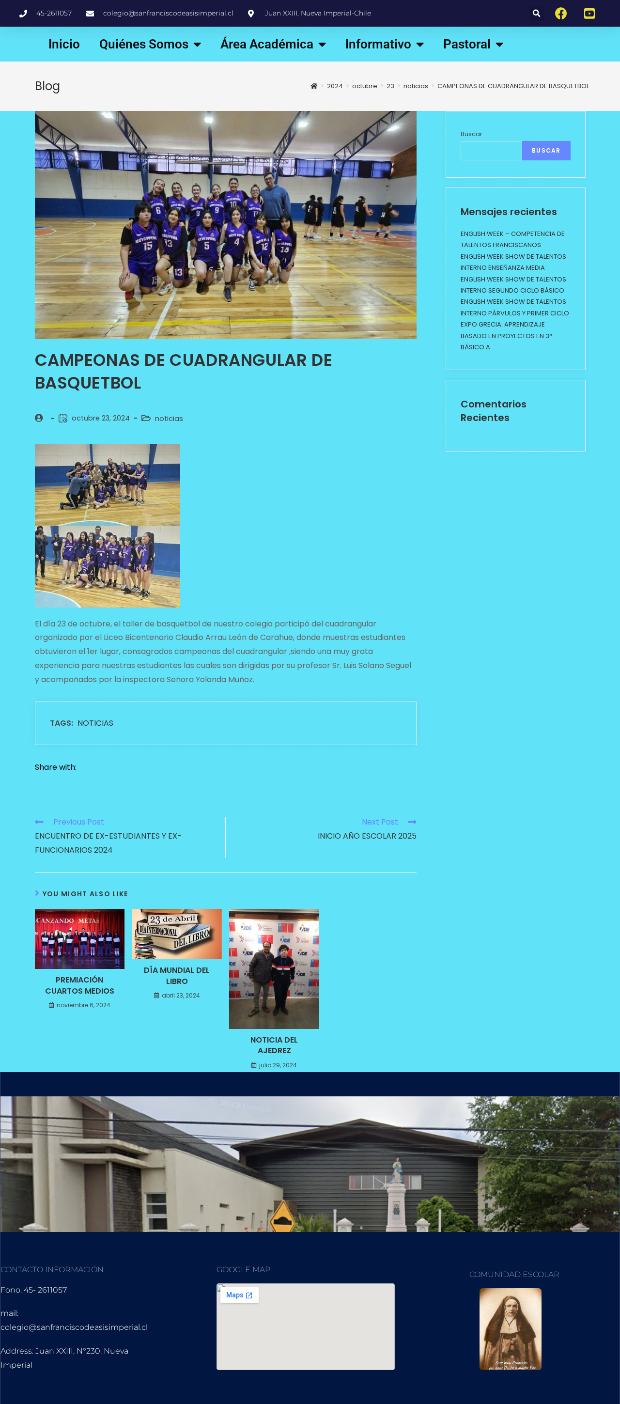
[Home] (314, 86)
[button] (536, 13)
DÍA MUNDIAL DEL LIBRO (177, 975)
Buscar (471, 134)
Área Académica (266, 44)
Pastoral (467, 44)
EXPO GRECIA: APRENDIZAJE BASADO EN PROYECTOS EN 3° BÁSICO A (507, 336)
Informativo (378, 44)
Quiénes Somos (143, 44)
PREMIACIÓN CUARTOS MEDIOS (79, 985)
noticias (169, 418)
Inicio (64, 44)
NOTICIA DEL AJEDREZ (274, 1045)
